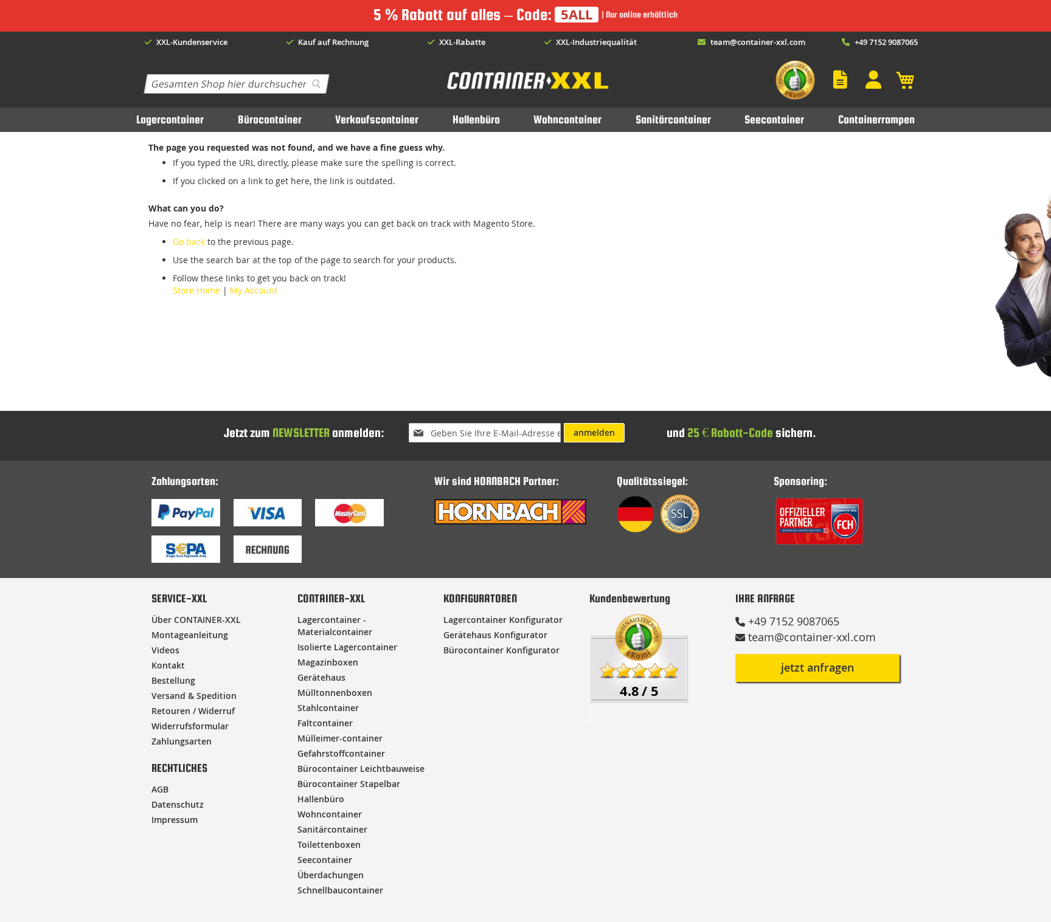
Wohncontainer (567, 119)
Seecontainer (774, 119)
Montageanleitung (189, 635)
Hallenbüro (476, 119)
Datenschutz (177, 804)
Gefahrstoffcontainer (341, 753)
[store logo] (526, 89)
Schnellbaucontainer (340, 890)
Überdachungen (330, 875)
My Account (253, 290)
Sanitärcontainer (673, 119)
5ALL (576, 14)
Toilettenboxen (329, 844)
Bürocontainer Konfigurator (501, 650)
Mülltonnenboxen (334, 692)
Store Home (196, 290)
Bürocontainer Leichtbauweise (361, 768)
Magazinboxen (327, 662)
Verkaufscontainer (376, 119)
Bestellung (173, 680)
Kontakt (168, 665)
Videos (165, 650)
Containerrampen (876, 119)
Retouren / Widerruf (193, 711)
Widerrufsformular (190, 726)
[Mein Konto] (876, 80)
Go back (189, 241)
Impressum (174, 819)
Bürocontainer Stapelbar (348, 784)
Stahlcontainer (328, 708)
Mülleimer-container (340, 738)
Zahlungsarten (181, 741)
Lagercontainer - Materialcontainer (334, 626)
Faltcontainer (325, 723)
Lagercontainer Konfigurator (503, 619)
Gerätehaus (321, 677)
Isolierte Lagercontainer (347, 647)
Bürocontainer (270, 119)
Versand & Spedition (194, 695)
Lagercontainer (170, 119)
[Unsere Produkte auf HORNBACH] (510, 521)
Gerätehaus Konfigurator (495, 635)
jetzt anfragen (817, 667)
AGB (159, 789)
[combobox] (236, 84)
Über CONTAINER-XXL (196, 619)
